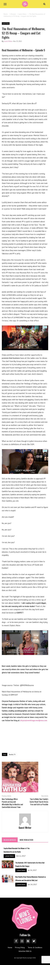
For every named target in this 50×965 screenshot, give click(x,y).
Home (10, 947)
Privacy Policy (20, 947)
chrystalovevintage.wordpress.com (33, 720)
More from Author (26, 840)
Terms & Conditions (35, 947)
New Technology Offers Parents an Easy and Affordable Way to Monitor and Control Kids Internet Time (12, 803)
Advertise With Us (25, 951)
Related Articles (10, 840)
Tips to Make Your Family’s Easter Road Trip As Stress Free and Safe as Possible (39, 802)
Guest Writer (8, 41)
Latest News (5, 23)
